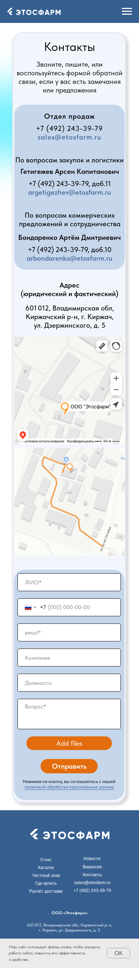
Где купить (46, 883)
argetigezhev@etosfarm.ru (69, 192)
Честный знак (46, 875)
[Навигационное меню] (127, 11)
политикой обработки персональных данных (69, 786)
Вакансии (92, 866)
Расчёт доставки (46, 891)
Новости (92, 858)
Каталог (46, 867)
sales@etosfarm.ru (69, 137)
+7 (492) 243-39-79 (69, 128)
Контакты (92, 874)
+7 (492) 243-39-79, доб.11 (70, 183)
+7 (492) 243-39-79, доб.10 (70, 249)
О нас (46, 859)
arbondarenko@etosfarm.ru (69, 258)
